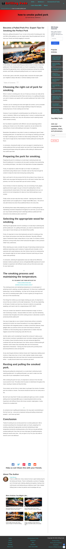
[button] (34, 2)
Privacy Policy (56, 540)
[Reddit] (35, 464)
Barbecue (41, 2)
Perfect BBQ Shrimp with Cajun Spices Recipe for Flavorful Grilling (14, 523)
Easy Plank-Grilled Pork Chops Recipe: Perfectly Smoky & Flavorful (33, 509)
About (46, 5)
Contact (10, 542)
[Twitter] (18, 464)
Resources (10, 546)
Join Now (54, 140)
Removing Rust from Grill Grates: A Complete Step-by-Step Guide (14, 509)
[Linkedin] (29, 464)
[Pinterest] (24, 464)
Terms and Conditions (56, 542)
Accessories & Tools (53, 2)
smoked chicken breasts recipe (23, 284)
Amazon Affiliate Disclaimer (56, 547)
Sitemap (10, 544)
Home (10, 538)
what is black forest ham (24, 282)
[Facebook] (13, 464)
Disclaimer (56, 544)
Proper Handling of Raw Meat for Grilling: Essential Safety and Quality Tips (33, 523)
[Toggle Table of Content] (17, 82)
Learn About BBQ (36, 5)
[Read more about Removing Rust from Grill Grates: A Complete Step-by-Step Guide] (14, 502)
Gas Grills (32, 544)
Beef (33, 542)
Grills (32, 2)
